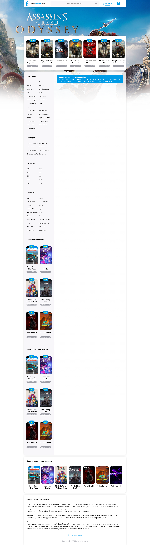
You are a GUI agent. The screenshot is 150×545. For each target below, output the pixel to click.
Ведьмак (30, 216)
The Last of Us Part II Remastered (61, 62)
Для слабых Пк (44, 150)
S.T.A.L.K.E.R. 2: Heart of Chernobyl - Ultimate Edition (75, 62)
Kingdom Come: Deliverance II (47, 62)
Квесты (29, 114)
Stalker (41, 198)
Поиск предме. (44, 114)
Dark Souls (42, 230)
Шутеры (41, 85)
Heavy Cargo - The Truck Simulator (32, 267)
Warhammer (31, 219)
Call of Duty (31, 202)
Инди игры (42, 96)
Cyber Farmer (46, 333)
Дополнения (43, 125)
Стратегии (30, 89)
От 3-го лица (43, 147)
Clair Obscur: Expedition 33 (32, 62)
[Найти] (96, 3)
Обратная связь (75, 535)
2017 (40, 183)
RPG (28, 93)
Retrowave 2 (116, 486)
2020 (28, 180)
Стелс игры (31, 125)
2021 (40, 176)
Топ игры (42, 82)
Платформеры (44, 89)
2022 (28, 176)
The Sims (30, 227)
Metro (41, 205)
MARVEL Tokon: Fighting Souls (32, 300)
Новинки (30, 82)
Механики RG (43, 143)
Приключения (31, 96)
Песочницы (30, 121)
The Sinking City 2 (45, 300)
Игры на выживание (43, 105)
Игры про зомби (44, 118)
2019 (40, 180)
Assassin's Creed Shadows (90, 62)
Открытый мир (32, 150)
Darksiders (30, 230)
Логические (31, 110)
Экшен (29, 85)
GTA (28, 198)
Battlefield (30, 209)
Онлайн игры (43, 121)
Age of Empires (44, 223)
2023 (40, 172)
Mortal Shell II (32, 333)
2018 (28, 183)
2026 (28, 169)
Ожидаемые (31, 128)
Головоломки (43, 110)
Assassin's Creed (32, 212)
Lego (40, 209)
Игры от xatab (32, 147)
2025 (40, 169)
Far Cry (29, 205)
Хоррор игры (31, 100)
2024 (28, 172)
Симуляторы (43, 100)
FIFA (28, 223)
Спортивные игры (31, 105)
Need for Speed (44, 202)
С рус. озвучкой (32, 143)
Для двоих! (42, 154)
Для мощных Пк (32, 154)
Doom (41, 216)
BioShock (42, 227)
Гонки (41, 93)
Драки (29, 118)
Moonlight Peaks (46, 267)
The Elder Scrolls (44, 219)
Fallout (41, 212)
